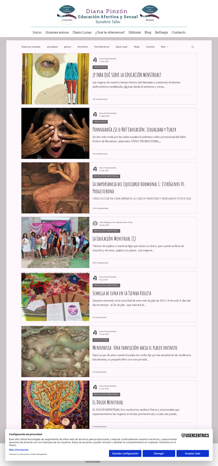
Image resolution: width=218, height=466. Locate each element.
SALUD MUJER (101, 340)
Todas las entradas (30, 46)
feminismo (83, 46)
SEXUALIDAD (100, 67)
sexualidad (52, 46)
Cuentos (150, 46)
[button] (110, 31)
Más (163, 46)
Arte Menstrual (101, 46)
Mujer (137, 46)
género (67, 46)
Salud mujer (122, 46)
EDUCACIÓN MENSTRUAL (106, 176)
